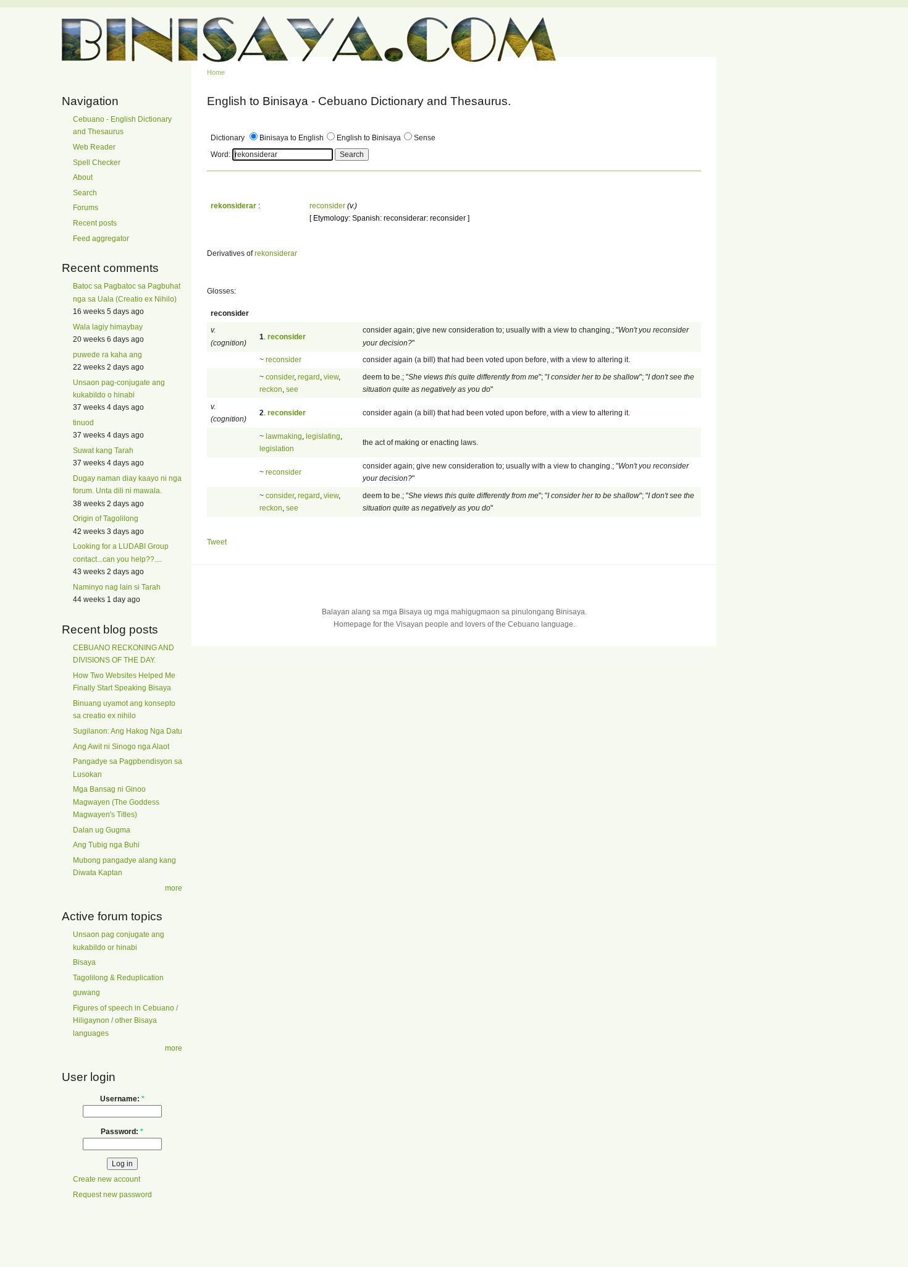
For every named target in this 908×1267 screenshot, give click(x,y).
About (83, 177)
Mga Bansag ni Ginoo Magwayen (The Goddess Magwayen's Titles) (116, 802)
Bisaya (84, 962)
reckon (270, 389)
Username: (122, 1099)
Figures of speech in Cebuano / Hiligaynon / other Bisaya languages (125, 1021)
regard (309, 377)
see (292, 389)
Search (85, 193)
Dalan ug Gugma (101, 830)
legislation (276, 448)
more (173, 888)
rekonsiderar (275, 253)
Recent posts (95, 223)
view (331, 377)
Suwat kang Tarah (103, 450)
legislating (323, 436)
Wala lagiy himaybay (108, 327)
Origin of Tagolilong (105, 518)
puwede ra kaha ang (107, 354)
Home (216, 72)
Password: (122, 1131)
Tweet (217, 542)
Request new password (112, 1194)
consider (280, 377)
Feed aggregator (101, 238)
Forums (85, 207)
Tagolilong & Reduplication (118, 977)
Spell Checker (96, 162)
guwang (86, 992)
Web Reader (94, 147)
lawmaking (284, 436)
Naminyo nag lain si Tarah (117, 587)
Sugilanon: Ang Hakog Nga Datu (127, 731)
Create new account (106, 1179)
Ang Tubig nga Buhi (106, 845)
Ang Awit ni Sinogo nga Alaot (121, 746)
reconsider (327, 205)
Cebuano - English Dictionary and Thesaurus (122, 125)
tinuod (83, 422)
